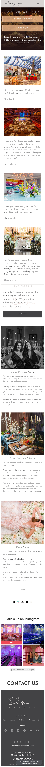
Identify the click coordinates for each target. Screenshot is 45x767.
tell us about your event (22, 19)
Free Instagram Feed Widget (23, 670)
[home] (11, 3)
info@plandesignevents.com (23, 745)
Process (32, 720)
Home (4, 720)
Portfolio (22, 28)
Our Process (22, 314)
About (12, 720)
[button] (38, 3)
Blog (39, 720)
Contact (22, 726)
